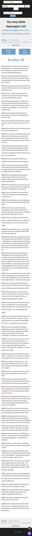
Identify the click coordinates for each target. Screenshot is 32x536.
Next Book (26, 42)
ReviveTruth (18, 532)
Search (13, 15)
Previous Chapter (7, 42)
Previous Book (14, 40)
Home (5, 40)
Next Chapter (17, 42)
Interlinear (17, 45)
